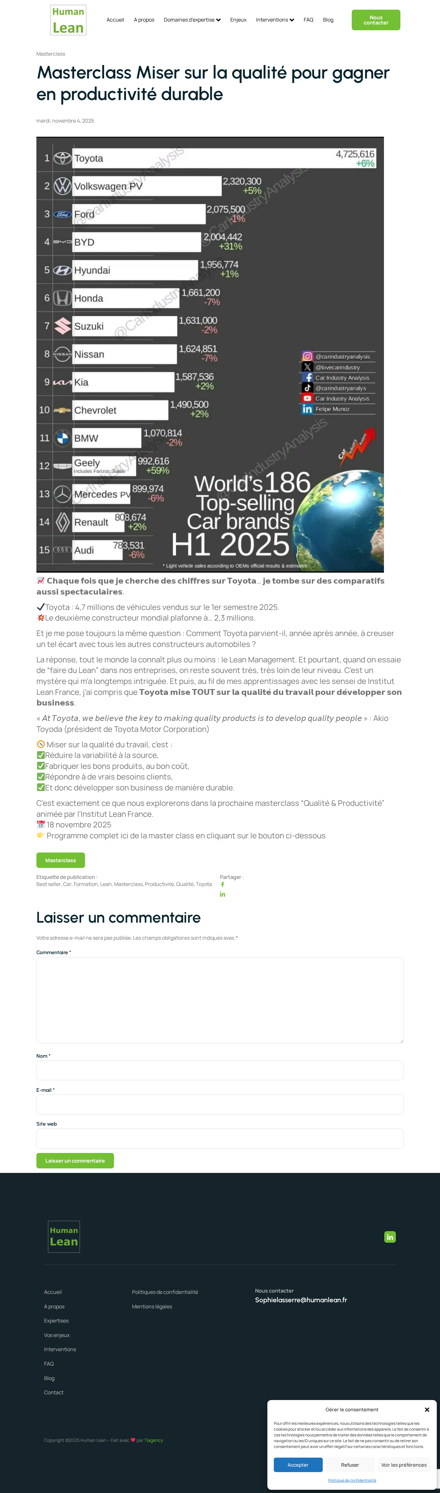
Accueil (115, 19)
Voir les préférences (404, 1464)
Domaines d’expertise (189, 19)
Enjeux (238, 19)
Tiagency (153, 1440)
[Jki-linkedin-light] (390, 1237)
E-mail (45, 1090)
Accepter (298, 1464)
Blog (328, 19)
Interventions (272, 19)
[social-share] (312, 884)
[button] (427, 1409)
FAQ (308, 19)
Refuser (350, 1464)
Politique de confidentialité (352, 1480)
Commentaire (53, 952)
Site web (46, 1124)
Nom (43, 1056)
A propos (144, 19)
